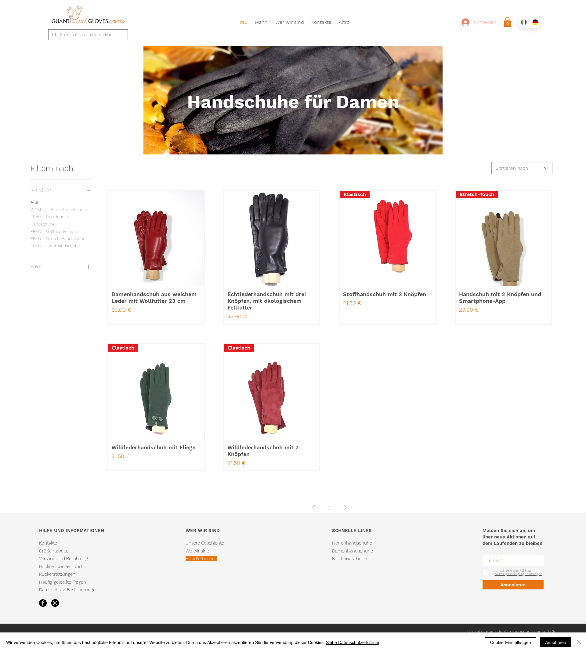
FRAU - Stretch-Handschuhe (58, 238)
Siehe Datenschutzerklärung (353, 642)
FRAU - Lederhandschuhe (55, 245)
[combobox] (521, 168)
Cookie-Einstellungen (510, 642)
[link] (507, 22)
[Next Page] (345, 507)
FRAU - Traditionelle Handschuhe (50, 220)
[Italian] (524, 22)
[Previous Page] (313, 507)
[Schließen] (578, 642)
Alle (34, 202)
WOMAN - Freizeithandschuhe (59, 209)
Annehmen (555, 642)
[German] (535, 22)
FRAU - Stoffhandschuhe (54, 231)
